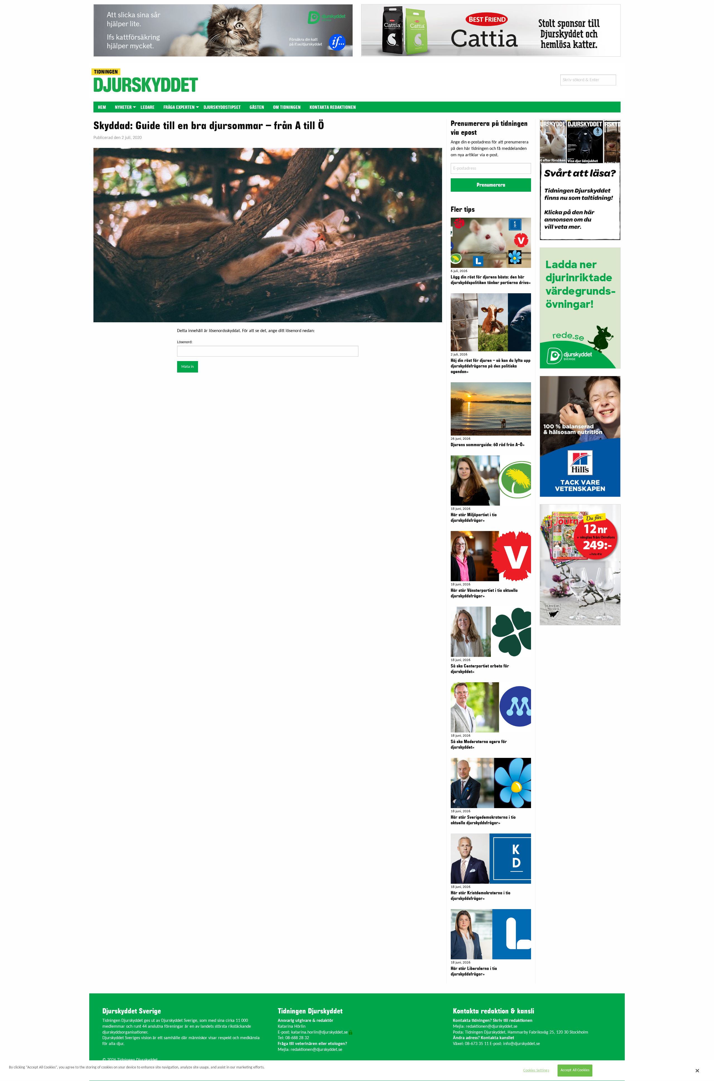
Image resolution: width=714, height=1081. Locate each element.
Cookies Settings (536, 1070)
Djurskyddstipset (222, 107)
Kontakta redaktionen (333, 107)
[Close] (697, 1070)
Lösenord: (184, 342)
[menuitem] (101, 107)
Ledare (148, 107)
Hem (102, 107)
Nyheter (123, 107)
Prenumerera (491, 185)
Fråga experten (179, 107)
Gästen (257, 107)
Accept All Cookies (575, 1070)
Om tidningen (287, 107)
